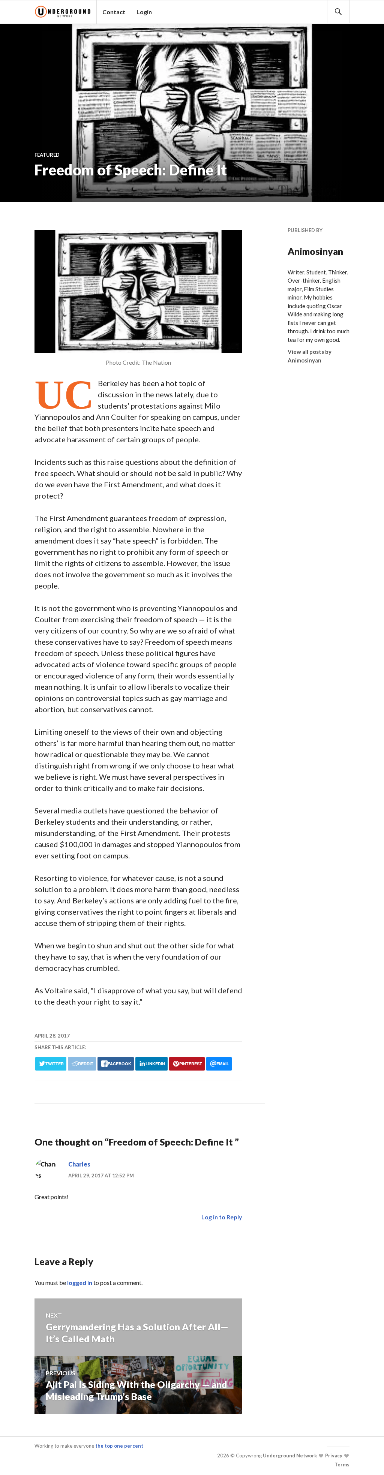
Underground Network (289, 1456)
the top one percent (119, 1446)
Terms (342, 1465)
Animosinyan (315, 251)
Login (144, 11)
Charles (79, 1164)
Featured (47, 155)
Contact (113, 11)
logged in (79, 1282)
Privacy (333, 1456)
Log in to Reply (221, 1216)
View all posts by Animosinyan (310, 356)
